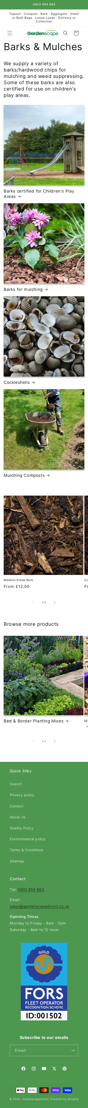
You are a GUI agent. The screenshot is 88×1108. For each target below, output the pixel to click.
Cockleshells (17, 382)
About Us (18, 817)
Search (16, 784)
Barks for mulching (23, 289)
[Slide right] (54, 602)
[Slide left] (33, 602)
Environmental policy (28, 839)
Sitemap (17, 861)
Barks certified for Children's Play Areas (39, 194)
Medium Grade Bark (18, 580)
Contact (16, 806)
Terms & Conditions (26, 850)
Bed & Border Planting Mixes (34, 721)
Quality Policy (21, 828)
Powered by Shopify (64, 1099)
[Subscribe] (72, 1050)
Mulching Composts (24, 475)
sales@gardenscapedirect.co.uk (39, 906)
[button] (9, 33)
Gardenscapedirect (35, 1099)
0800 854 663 (31, 889)
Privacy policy (22, 795)
